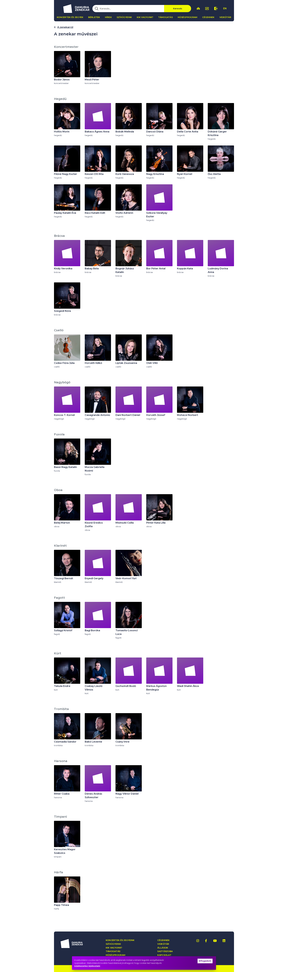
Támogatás (165, 17)
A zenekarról (65, 27)
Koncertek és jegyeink (120, 940)
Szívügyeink (124, 17)
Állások (162, 948)
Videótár (225, 17)
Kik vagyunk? (145, 17)
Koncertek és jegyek (70, 17)
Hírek (108, 17)
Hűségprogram (187, 17)
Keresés (177, 8)
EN (225, 8)
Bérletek (94, 17)
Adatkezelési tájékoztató (87, 966)
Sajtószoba (165, 951)
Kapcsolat (164, 955)
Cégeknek (208, 17)
